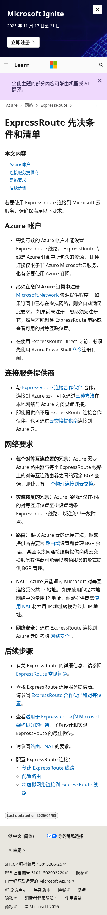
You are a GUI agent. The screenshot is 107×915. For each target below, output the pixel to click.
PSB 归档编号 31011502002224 (34, 872)
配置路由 (31, 776)
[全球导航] (6, 64)
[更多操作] (97, 105)
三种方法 (85, 396)
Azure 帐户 (20, 164)
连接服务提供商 (24, 172)
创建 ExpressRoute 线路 (48, 768)
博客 (62, 889)
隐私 (80, 872)
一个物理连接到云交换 (69, 484)
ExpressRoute (53, 105)
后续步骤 (18, 188)
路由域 (53, 543)
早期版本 (42, 889)
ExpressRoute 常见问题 (41, 674)
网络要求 (18, 180)
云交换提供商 (63, 421)
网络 (29, 105)
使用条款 (73, 898)
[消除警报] (97, 9)
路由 (35, 746)
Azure (12, 105)
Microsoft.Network (37, 295)
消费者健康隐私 (39, 898)
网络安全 (60, 636)
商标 (9, 906)
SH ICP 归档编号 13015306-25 (33, 864)
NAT (49, 746)
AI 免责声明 (16, 889)
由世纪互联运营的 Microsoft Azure (38, 881)
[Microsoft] (53, 65)
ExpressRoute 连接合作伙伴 (52, 387)
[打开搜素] (101, 64)
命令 (77, 349)
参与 (82, 889)
